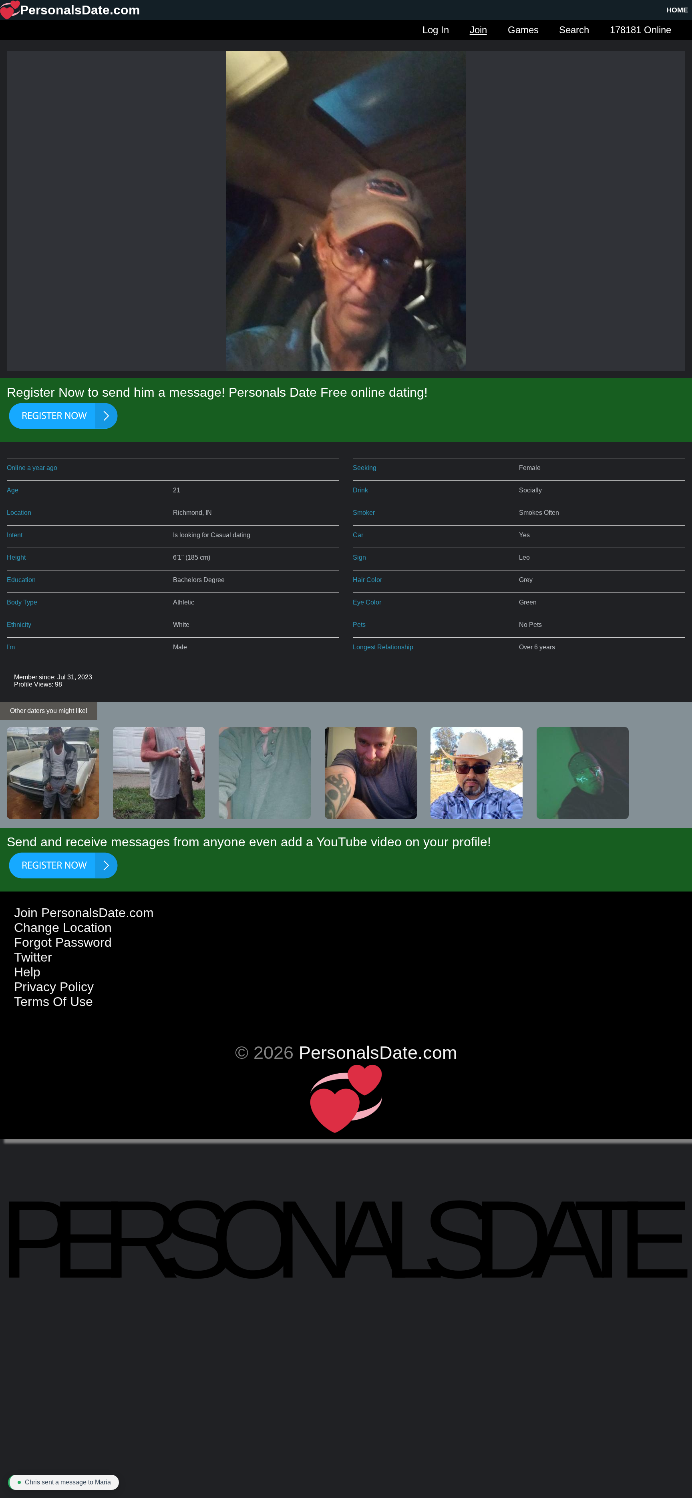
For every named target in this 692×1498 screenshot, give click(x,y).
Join (478, 29)
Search (574, 29)
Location (19, 512)
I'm (11, 647)
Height (16, 557)
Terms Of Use (53, 1001)
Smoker (364, 512)
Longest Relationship (383, 647)
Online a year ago (32, 467)
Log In (435, 29)
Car (358, 535)
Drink (360, 490)
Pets (359, 624)
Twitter (33, 957)
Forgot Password (63, 942)
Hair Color (367, 579)
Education (21, 579)
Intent (14, 535)
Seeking (364, 467)
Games (523, 29)
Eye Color (367, 602)
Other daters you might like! (48, 710)
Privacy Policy (54, 987)
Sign (359, 557)
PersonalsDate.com (378, 1052)
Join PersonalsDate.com (84, 913)
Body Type (22, 602)
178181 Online (640, 29)
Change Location (63, 927)
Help (27, 972)
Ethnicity (19, 624)
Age (12, 490)
